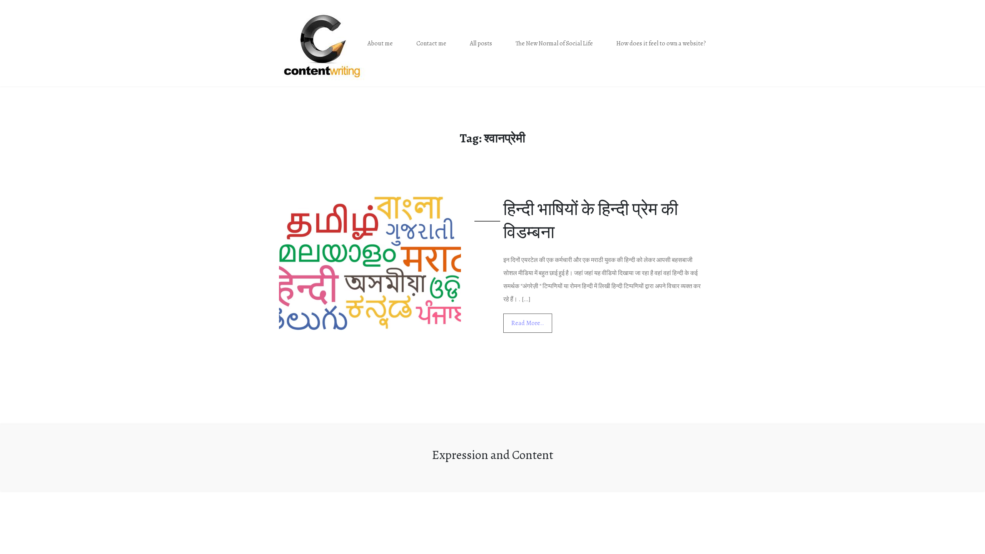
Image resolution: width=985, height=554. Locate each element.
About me (380, 43)
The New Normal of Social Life (554, 43)
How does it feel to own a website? (661, 43)
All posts (481, 43)
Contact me (431, 43)
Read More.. (527, 323)
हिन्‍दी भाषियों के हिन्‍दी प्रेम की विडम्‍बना (590, 220)
